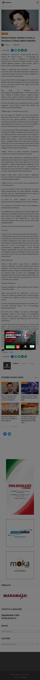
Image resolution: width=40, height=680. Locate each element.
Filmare (21, 349)
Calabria (4, 33)
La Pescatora (5, 352)
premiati (11, 352)
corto (16, 349)
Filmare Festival (28, 349)
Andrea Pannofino (9, 349)
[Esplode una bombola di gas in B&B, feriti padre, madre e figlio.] (30, 388)
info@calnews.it (8, 618)
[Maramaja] (15, 596)
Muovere (24, 677)
